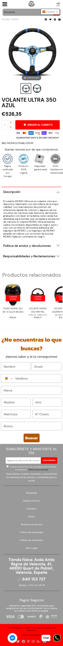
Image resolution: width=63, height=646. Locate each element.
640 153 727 (34, 579)
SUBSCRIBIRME (49, 460)
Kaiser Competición (25, 627)
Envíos (31, 516)
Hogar (5, 19)
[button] (50, 11)
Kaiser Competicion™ (31, 635)
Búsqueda (31, 492)
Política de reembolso (31, 540)
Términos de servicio (31, 524)
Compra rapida (13, 298)
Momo (15, 19)
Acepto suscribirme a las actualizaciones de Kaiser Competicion (33, 468)
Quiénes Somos (31, 500)
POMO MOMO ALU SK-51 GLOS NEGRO (13, 310)
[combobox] (7, 378)
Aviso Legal (31, 548)
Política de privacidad (37, 469)
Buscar (31, 438)
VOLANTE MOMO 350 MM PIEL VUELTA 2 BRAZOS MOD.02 (37, 311)
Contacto (31, 508)
